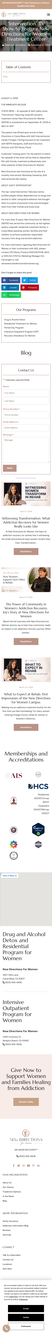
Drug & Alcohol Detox (14, 319)
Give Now (7, 1268)
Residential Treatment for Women (20, 323)
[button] (48, 14)
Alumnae (7, 1234)
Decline (26, 1317)
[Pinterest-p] (33, 1166)
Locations (7, 1264)
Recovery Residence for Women (19, 335)
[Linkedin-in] (38, 1166)
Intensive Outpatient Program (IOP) (21, 331)
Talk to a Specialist (12, 1255)
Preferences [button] (23, 1299)
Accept (26, 1309)
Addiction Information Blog (15, 1225)
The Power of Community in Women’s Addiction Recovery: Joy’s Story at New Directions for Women (26, 610)
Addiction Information (15, 45)
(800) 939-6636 (27, 6)
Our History (8, 1187)
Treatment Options (12, 1191)
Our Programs (26, 310)
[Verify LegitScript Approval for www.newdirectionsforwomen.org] (38, 835)
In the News (8, 1196)
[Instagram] (23, 1166)
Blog (5, 76)
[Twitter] (19, 1166)
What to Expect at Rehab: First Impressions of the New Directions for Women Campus (26, 698)
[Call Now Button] (6, 1328)
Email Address (11, 422)
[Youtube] (28, 1166)
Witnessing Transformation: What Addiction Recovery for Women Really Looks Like (26, 522)
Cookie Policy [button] (13, 1297)
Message (8, 435)
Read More (26, 551)
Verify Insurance (10, 1221)
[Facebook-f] (14, 1166)
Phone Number (11, 409)
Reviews (7, 1230)
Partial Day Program (14, 327)
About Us (7, 1182)
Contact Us (8, 1259)
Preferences (26, 1326)
